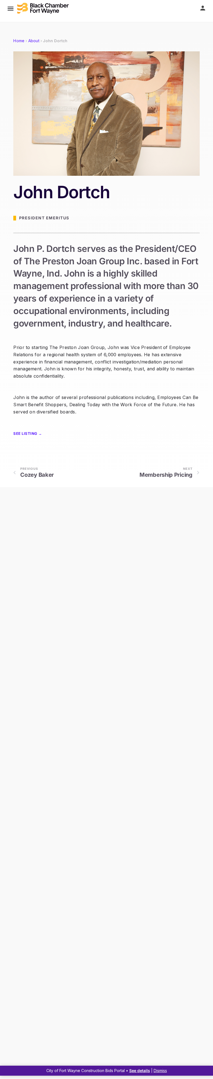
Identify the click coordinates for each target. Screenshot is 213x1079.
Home (18, 40)
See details (139, 1070)
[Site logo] (43, 8)
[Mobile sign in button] (202, 8)
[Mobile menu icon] (10, 8)
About (33, 40)
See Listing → (27, 433)
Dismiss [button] (160, 1070)
